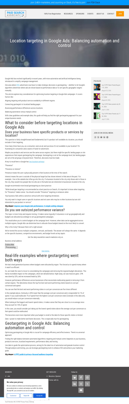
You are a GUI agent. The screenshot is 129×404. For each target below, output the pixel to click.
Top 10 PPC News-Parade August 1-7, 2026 (111, 96)
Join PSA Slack (93, 2)
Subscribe (9, 245)
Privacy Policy (24, 402)
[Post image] (97, 87)
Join (8, 376)
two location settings (36, 161)
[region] (26, 389)
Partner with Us (53, 380)
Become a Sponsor (55, 376)
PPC (18, 85)
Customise (13, 395)
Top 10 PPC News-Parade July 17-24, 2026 (111, 115)
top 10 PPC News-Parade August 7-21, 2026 (111, 86)
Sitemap (31, 402)
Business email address (13, 241)
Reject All (26, 395)
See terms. (46, 251)
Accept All (39, 395)
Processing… (11, 247)
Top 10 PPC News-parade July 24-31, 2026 (111, 105)
